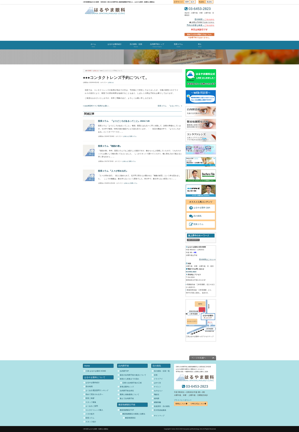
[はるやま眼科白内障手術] (201, 162)
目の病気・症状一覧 (162, 371)
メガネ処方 (90, 414)
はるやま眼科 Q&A (202, 208)
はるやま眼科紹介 (93, 383)
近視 (155, 375)
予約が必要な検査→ (200, 25)
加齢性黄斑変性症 (193, 240)
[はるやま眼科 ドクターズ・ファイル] (201, 176)
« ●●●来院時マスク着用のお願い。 (96, 106)
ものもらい (158, 391)
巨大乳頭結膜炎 (160, 410)
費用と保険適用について (129, 394)
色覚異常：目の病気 (162, 406)
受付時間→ (204, 19)
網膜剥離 (157, 402)
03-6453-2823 (200, 9)
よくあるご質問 (92, 406)
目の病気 (197, 216)
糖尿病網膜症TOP (127, 410)
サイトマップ (159, 416)
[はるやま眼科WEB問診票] (201, 97)
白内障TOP (124, 371)
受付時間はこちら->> (207, 259)
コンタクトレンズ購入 (94, 410)
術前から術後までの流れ (129, 379)
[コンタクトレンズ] (201, 136)
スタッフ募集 (91, 402)
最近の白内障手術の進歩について (133, 375)
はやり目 (157, 383)
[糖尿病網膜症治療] (201, 124)
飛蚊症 (156, 394)
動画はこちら (181, 404)
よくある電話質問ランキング (97, 390)
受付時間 (89, 386)
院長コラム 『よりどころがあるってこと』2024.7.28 (124, 121)
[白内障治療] (201, 111)
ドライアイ (158, 379)
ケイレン (157, 387)
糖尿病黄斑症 (130, 418)
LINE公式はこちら (198, 404)
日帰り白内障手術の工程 (132, 383)
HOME (89, 70)
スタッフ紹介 (91, 422)
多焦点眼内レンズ (127, 387)
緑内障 (156, 398)
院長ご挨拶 (90, 398)
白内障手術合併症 (127, 391)
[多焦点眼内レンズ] (201, 149)
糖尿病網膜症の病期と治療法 (133, 414)
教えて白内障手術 (127, 398)
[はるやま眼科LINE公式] (200, 78)
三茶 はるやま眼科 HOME (96, 371)
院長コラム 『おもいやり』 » (170, 106)
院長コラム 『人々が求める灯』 (113, 171)
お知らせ (96, 70)
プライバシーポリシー (183, 400)
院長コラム (133, 136)
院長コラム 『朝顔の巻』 (110, 146)
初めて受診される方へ (94, 394)
